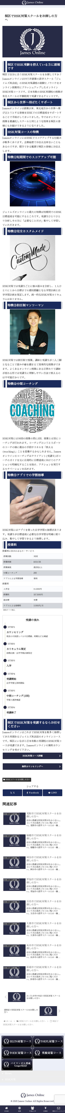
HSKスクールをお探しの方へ (18, 779)
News (8, 1073)
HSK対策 (10, 1079)
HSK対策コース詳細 (33, 756)
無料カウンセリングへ (32, 766)
